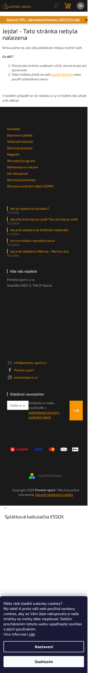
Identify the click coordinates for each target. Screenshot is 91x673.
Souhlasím (44, 661)
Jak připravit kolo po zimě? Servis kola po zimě (44, 219)
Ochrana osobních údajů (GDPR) (30, 186)
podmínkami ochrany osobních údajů (43, 414)
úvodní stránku (62, 74)
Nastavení (44, 646)
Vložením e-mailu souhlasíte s (43, 410)
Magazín (13, 154)
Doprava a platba (19, 135)
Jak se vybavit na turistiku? (29, 208)
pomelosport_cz (26, 377)
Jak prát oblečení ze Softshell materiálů (39, 230)
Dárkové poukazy (19, 148)
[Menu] (80, 5)
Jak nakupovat (17, 173)
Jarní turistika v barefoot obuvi (32, 241)
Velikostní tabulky (20, 141)
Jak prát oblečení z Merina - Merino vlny (39, 251)
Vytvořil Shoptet (50, 476)
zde (32, 634)
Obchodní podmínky (21, 180)
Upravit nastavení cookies (54, 495)
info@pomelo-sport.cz (30, 363)
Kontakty (13, 129)
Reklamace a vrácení (22, 167)
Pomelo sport (24, 370)
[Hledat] (56, 5)
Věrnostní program (21, 161)
